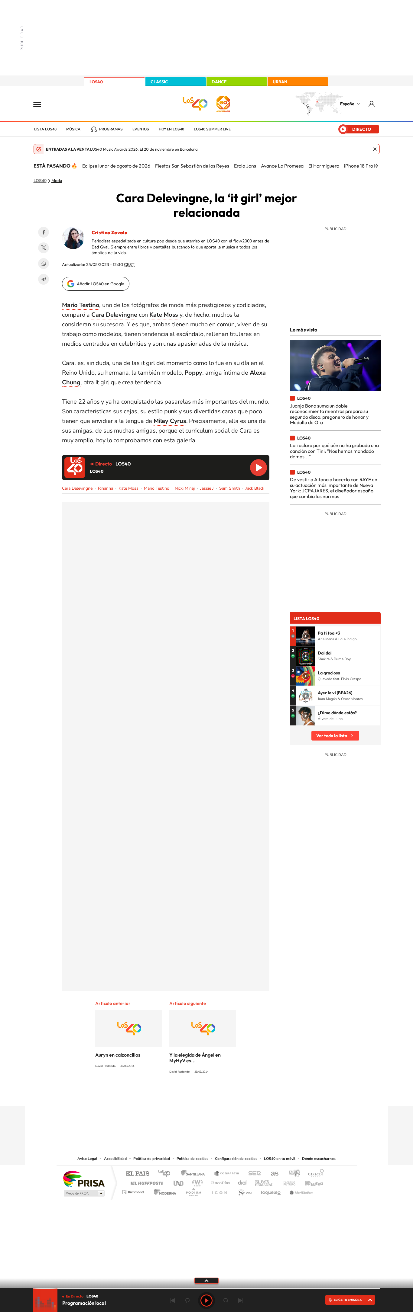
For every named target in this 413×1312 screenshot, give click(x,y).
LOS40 (96, 82)
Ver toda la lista (331, 735)
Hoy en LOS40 (171, 129)
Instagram (170, 1094)
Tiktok (182, 1094)
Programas (111, 129)
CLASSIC (159, 82)
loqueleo (271, 1190)
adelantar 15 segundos (225, 1300)
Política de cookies (192, 1158)
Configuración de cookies (236, 1158)
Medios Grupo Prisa (83, 1193)
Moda (56, 180)
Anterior (172, 1300)
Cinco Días (219, 1181)
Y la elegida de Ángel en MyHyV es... (195, 1058)
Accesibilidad (115, 1158)
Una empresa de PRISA (84, 1178)
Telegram (43, 279)
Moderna (163, 1190)
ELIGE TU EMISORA (348, 1300)
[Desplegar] (206, 1280)
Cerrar (374, 149)
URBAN (280, 82)
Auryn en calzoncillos (117, 1055)
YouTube (194, 1094)
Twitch (231, 1094)
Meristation (300, 1190)
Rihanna (105, 488)
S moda (244, 1190)
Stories (243, 1094)
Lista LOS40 (45, 129)
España (347, 104)
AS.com (272, 1174)
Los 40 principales (166, 1174)
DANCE (219, 82)
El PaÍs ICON (219, 1190)
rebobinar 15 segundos (187, 1300)
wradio (196, 1181)
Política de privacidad (151, 1158)
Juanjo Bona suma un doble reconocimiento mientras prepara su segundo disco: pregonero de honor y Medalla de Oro (329, 414)
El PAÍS (137, 1174)
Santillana (195, 1174)
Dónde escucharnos (319, 1158)
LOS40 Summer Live (212, 129)
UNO (179, 1181)
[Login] (372, 103)
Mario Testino (156, 488)
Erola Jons (245, 166)
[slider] (206, 1288)
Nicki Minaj (185, 488)
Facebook (43, 232)
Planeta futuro (286, 1181)
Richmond (134, 1190)
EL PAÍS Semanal (265, 1181)
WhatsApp (43, 263)
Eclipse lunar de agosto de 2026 (116, 166)
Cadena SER (253, 1174)
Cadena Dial (242, 1181)
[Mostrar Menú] (41, 104)
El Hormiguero (323, 166)
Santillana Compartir (227, 1174)
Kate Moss (128, 488)
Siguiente (240, 1300)
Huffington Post (145, 1181)
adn (292, 1174)
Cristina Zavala (110, 232)
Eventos (140, 129)
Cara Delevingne (114, 315)
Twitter (43, 247)
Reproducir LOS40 (258, 467)
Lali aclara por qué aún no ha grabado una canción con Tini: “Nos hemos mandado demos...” (334, 450)
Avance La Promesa (282, 166)
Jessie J (207, 488)
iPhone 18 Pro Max (363, 166)
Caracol (314, 1174)
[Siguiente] (377, 166)
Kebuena (308, 1181)
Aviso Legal (87, 1158)
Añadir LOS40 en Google (100, 283)
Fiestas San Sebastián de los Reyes (192, 166)
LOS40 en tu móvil (279, 1158)
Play (206, 1300)
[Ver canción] (305, 636)
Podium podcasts (193, 1190)
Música (73, 129)
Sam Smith (229, 488)
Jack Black (255, 488)
